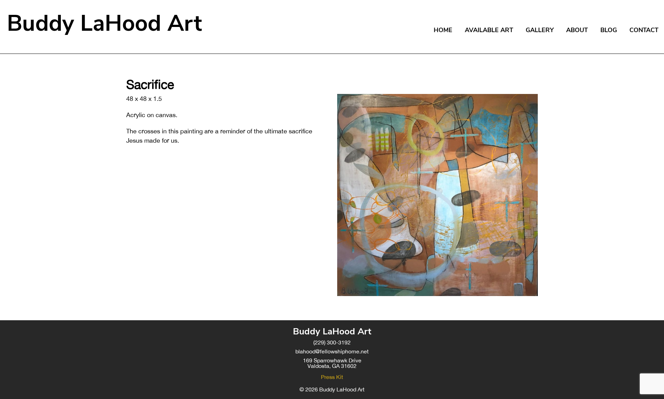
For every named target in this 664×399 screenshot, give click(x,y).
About (577, 30)
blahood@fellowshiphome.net (332, 351)
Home (443, 30)
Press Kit (332, 377)
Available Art (489, 30)
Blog (608, 30)
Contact (643, 30)
